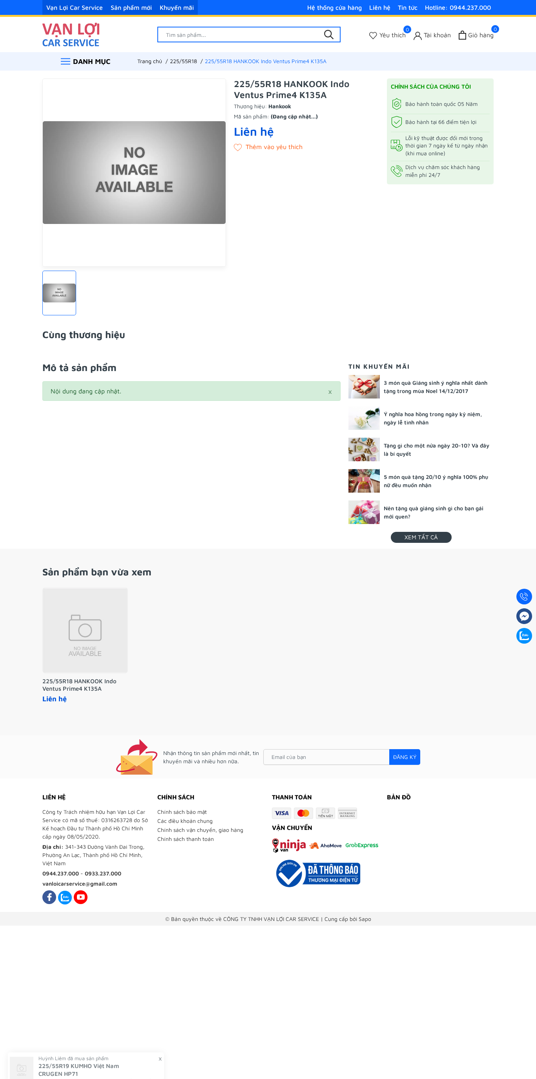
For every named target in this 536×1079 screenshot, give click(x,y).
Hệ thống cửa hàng (334, 7)
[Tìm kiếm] (329, 34)
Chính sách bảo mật (182, 811)
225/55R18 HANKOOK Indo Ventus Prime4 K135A (79, 685)
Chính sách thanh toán (185, 838)
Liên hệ (379, 7)
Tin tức (407, 7)
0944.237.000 (60, 873)
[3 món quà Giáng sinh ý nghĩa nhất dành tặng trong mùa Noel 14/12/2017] (364, 386)
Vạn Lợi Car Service (74, 7)
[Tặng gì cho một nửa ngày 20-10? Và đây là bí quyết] (364, 449)
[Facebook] (49, 897)
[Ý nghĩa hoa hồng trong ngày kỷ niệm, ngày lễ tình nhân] (364, 418)
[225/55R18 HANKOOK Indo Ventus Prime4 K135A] (85, 630)
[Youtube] (81, 897)
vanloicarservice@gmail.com (79, 883)
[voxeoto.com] (70, 33)
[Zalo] (65, 897)
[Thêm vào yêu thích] (268, 146)
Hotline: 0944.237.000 (458, 7)
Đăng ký (404, 756)
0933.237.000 (103, 873)
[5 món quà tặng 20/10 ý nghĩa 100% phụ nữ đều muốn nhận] (364, 481)
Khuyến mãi (177, 7)
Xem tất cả (421, 537)
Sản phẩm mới (131, 7)
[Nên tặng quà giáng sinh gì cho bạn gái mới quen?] (364, 512)
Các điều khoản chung (185, 820)
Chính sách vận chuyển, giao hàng (200, 829)
